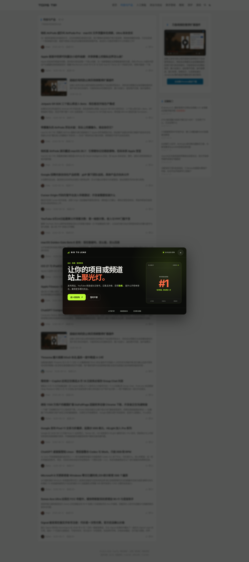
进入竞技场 (75, 297)
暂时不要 (94, 297)
